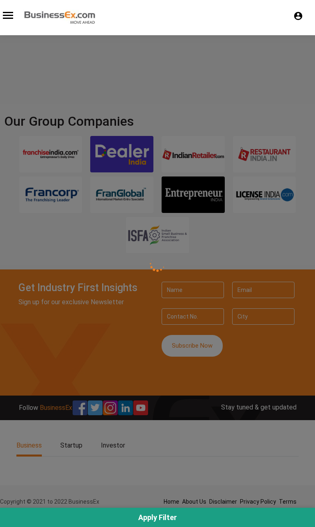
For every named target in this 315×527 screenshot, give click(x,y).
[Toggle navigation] (8, 15)
